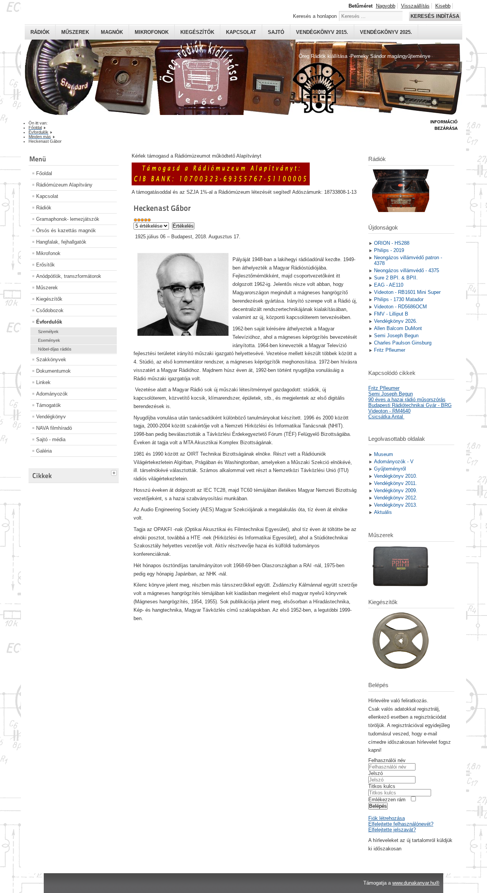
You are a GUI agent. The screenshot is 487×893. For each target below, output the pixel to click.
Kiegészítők (197, 32)
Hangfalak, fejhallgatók (61, 242)
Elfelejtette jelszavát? (392, 829)
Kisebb (442, 6)
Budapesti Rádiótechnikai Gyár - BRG (410, 405)
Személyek (48, 331)
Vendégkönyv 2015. (322, 32)
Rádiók (39, 32)
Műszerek (75, 32)
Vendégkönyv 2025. (386, 32)
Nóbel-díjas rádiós (55, 349)
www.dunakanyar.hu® (415, 883)
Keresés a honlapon (315, 16)
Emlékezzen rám (387, 799)
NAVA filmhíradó (54, 428)
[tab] (115, 472)
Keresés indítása (435, 16)
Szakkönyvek (51, 359)
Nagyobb (385, 6)
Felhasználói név (387, 760)
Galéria (44, 451)
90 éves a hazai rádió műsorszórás (407, 399)
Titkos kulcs (381, 786)
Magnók (112, 32)
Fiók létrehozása (386, 818)
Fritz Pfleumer (383, 388)
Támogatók (48, 405)
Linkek (43, 382)
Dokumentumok (53, 371)
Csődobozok (50, 310)
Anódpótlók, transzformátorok (68, 276)
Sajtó (276, 32)
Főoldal (44, 173)
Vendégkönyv (51, 416)
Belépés (378, 806)
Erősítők (45, 265)
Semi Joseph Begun (390, 394)
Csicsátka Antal (386, 416)
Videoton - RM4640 (389, 411)
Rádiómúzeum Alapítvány (64, 185)
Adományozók (52, 394)
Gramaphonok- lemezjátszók (67, 219)
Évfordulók (49, 322)
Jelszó (375, 773)
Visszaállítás (415, 6)
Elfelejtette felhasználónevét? (400, 824)
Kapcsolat (241, 32)
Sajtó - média (50, 439)
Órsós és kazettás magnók (66, 230)
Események (49, 340)
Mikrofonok (152, 32)
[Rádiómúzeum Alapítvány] (221, 184)
